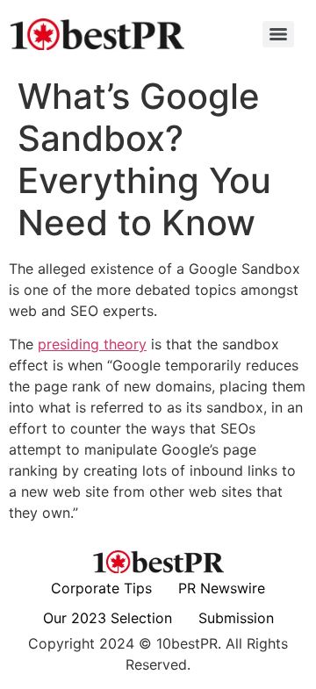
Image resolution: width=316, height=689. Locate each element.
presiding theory (92, 344)
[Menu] (278, 34)
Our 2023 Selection (107, 618)
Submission (236, 618)
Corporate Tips (101, 588)
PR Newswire (221, 588)
